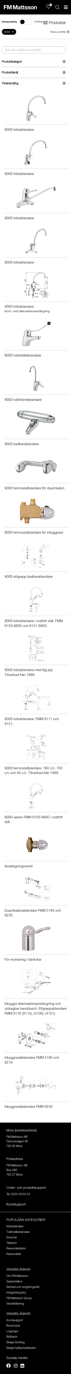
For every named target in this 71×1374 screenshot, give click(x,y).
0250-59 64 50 (20, 1194)
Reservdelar (13, 1254)
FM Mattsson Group (19, 1298)
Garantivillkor (14, 1281)
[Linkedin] (22, 1366)
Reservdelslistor (16, 1248)
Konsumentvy (9, 21)
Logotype (12, 1331)
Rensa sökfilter (58, 31)
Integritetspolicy (16, 1292)
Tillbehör (11, 1243)
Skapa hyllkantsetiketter (21, 1348)
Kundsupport (14, 1320)
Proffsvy (39, 21)
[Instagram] (15, 1366)
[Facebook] (8, 1366)
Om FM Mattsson (17, 1276)
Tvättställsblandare (18, 1232)
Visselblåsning (15, 1303)
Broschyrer (13, 1325)
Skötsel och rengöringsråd (22, 1287)
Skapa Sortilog (15, 1342)
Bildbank (11, 1336)
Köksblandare (14, 1226)
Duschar (11, 1237)
